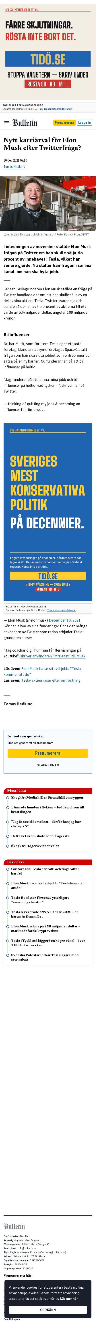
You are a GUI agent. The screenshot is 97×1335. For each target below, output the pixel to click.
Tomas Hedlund (14, 166)
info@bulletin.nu (27, 1248)
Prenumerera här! (18, 1275)
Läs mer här (69, 1298)
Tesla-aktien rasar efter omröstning (50, 680)
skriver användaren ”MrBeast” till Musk (52, 656)
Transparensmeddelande (58, 108)
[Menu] (7, 123)
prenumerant (45, 743)
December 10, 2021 (64, 620)
